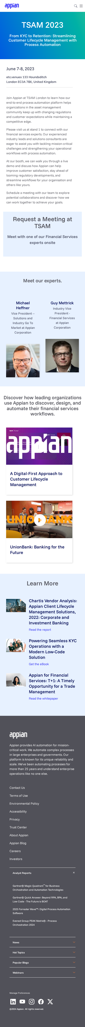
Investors (15, 859)
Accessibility (18, 811)
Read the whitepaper (43, 698)
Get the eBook (39, 664)
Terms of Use (18, 796)
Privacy (14, 819)
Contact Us (17, 788)
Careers (15, 851)
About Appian (18, 835)
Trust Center (18, 827)
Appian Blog (17, 843)
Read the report (40, 630)
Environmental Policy (24, 803)
